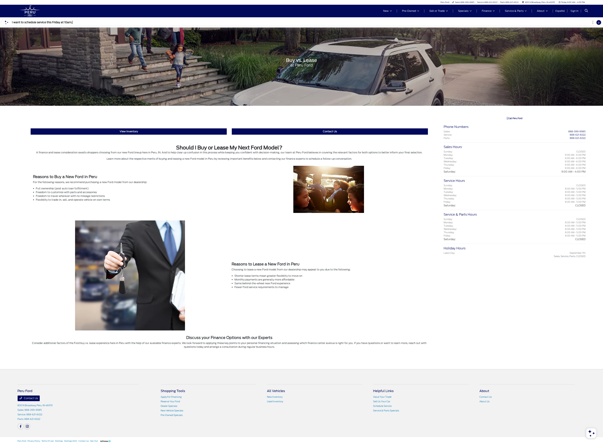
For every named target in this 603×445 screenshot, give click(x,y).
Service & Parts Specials (386, 410)
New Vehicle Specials (172, 410)
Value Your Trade (382, 397)
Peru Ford (21, 441)
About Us (484, 401)
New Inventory (274, 397)
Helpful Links (383, 391)
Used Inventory (275, 401)
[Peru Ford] (44, 10)
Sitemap (59, 441)
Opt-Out (94, 441)
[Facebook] (20, 426)
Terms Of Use (47, 441)
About (484, 391)
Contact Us (330, 131)
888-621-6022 (578, 135)
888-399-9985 (577, 131)
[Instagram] (27, 426)
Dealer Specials (169, 406)
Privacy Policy (33, 441)
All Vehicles (276, 391)
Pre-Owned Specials (172, 415)
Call (515, 118)
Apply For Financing (171, 397)
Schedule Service (382, 406)
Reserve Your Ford (170, 401)
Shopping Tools (173, 391)
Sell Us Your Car (381, 401)
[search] (586, 11)
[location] (523, 2)
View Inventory (129, 131)
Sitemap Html (70, 441)
